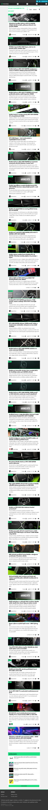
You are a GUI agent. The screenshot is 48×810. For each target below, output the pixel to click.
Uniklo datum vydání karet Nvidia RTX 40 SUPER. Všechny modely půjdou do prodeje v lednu (23, 256)
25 (37, 287)
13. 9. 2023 (31, 471)
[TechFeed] (5, 4)
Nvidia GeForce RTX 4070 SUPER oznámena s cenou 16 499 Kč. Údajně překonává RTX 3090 (23, 69)
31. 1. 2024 (30, 149)
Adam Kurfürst (13, 80)
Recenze (10, 129)
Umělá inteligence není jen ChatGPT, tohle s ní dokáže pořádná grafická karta (23, 438)
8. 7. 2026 (31, 56)
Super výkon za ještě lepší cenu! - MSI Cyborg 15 (23, 624)
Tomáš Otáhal (15, 449)
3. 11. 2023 (31, 589)
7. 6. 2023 (31, 542)
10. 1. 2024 (31, 564)
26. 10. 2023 (30, 611)
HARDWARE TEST (12, 269)
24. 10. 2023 (31, 402)
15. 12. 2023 (30, 265)
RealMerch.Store (44, 1)
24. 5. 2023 (31, 635)
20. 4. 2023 (31, 656)
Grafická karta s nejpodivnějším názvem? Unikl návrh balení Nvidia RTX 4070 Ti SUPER (24, 415)
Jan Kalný (13, 149)
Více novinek (24, 786)
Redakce (2, 794)
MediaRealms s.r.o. (4, 804)
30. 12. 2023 (30, 196)
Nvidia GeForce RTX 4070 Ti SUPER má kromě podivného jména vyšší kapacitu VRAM (23, 93)
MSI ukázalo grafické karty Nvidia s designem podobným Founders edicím (23, 555)
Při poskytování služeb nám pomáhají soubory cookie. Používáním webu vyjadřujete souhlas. (19, 802)
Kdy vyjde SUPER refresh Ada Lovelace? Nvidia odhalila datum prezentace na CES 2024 (24, 484)
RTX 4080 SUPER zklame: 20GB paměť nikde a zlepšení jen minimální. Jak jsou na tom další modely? (23, 325)
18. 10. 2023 (30, 242)
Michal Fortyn (13, 34)
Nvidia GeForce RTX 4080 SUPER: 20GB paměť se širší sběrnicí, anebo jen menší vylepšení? (23, 393)
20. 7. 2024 (30, 449)
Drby (10, 223)
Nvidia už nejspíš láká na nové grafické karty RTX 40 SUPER (23, 209)
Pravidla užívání (14, 796)
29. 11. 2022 (31, 678)
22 (37, 242)
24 (37, 336)
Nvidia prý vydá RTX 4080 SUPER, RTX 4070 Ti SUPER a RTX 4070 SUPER (23, 233)
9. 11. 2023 (31, 495)
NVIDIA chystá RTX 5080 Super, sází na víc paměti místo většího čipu (22, 47)
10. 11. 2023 (30, 336)
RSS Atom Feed (4, 796)
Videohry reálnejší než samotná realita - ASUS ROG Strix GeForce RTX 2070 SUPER (23, 737)
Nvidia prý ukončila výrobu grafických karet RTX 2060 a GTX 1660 (23, 669)
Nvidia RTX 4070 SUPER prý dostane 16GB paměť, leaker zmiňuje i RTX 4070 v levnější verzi (22, 301)
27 (37, 449)
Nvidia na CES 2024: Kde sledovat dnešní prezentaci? (21, 508)
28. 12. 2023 (30, 126)
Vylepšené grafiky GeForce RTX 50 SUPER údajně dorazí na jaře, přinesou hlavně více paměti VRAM (22, 25)
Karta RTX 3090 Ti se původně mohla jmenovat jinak (23, 691)
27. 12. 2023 (30, 287)
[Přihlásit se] (46, 4)
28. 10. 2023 (31, 358)
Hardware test (12, 429)
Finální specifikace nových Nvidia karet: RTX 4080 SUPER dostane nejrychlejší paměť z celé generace (23, 187)
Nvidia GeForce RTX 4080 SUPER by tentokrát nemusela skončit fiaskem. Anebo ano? (23, 162)
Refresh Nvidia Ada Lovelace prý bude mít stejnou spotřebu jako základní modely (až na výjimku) (23, 578)
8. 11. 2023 (31, 425)
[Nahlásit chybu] (12, 805)
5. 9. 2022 (31, 700)
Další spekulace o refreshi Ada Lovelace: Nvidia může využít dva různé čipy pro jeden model (24, 602)
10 (37, 196)
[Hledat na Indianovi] (17, 4)
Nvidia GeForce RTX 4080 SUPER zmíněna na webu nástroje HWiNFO (23, 349)
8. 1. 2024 (31, 80)
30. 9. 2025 (31, 34)
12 (37, 149)
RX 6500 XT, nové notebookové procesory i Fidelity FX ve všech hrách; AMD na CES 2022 (23, 713)
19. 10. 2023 (30, 311)
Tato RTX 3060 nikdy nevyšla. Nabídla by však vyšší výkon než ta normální (23, 647)
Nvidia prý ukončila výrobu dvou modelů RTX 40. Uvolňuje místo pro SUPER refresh (23, 371)
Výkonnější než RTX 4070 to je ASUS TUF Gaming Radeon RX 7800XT (21, 278)
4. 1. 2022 (31, 724)
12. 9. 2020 (30, 748)
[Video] (24, 272)
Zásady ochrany (14, 794)
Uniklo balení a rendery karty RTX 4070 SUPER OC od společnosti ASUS (23, 115)
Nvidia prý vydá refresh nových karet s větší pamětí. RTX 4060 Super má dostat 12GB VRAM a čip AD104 (23, 532)
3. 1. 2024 (31, 220)
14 (37, 265)
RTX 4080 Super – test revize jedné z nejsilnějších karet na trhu (20, 138)
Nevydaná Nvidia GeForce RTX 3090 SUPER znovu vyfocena (22, 462)
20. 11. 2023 (30, 380)
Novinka (10, 14)
